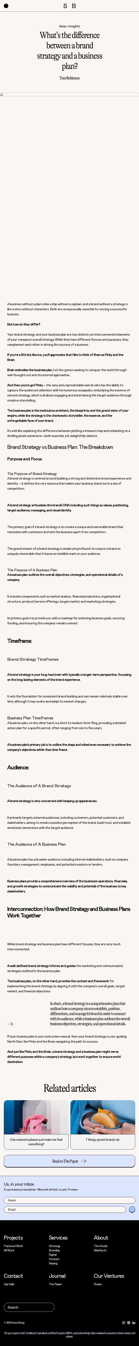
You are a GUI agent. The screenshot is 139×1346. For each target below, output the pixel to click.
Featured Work (13, 1246)
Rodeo (98, 1284)
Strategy (54, 1246)
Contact (13, 1275)
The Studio (101, 1246)
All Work (9, 1250)
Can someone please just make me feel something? (36, 1141)
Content (54, 1259)
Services (58, 1237)
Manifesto (100, 1250)
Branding (54, 1250)
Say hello (9, 1284)
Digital (53, 1254)
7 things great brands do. (103, 1139)
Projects (13, 1237)
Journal (57, 1275)
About (101, 1237)
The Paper (55, 1284)
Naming (53, 1263)
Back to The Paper (65, 1161)
